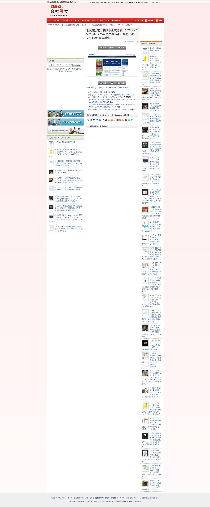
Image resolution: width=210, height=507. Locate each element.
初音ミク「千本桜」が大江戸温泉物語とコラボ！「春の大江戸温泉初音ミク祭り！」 (151, 485)
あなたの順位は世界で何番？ (67, 142)
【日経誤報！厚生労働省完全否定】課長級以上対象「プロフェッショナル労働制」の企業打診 (68, 163)
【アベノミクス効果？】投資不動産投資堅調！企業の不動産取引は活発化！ (68, 189)
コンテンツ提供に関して (142, 498)
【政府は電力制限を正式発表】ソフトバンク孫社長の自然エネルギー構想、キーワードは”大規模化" (96, 25)
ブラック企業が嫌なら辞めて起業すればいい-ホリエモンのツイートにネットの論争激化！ (68, 229)
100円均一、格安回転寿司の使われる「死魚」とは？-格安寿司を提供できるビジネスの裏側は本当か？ (68, 180)
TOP (49, 25)
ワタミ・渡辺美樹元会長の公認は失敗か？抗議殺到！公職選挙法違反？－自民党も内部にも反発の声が (68, 208)
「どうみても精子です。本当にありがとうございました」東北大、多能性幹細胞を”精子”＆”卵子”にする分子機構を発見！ (151, 284)
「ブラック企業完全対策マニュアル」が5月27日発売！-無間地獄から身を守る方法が (151, 239)
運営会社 (155, 498)
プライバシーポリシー (66, 498)
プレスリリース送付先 (125, 498)
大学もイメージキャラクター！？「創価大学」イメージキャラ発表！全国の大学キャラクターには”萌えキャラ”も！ (151, 62)
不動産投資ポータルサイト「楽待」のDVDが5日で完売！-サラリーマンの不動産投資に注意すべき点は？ (68, 199)
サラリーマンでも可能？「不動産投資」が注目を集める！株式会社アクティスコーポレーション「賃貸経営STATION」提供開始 (151, 360)
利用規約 (54, 498)
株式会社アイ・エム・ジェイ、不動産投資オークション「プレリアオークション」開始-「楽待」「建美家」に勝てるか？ (151, 164)
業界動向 (56, 25)
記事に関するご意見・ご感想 (105, 498)
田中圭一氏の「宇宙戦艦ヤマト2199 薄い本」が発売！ (108, 109)
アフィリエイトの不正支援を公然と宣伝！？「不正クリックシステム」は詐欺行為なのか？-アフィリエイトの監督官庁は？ (151, 377)
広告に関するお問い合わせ (84, 498)
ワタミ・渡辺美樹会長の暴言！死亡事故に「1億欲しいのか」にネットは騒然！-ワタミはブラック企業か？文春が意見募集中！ (151, 196)
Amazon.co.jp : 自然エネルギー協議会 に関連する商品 (108, 88)
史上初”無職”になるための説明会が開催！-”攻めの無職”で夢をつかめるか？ (151, 226)
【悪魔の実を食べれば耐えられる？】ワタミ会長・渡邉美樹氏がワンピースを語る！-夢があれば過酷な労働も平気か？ (151, 439)
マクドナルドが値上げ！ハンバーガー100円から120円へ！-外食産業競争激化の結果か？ (151, 345)
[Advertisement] (116, 10)
